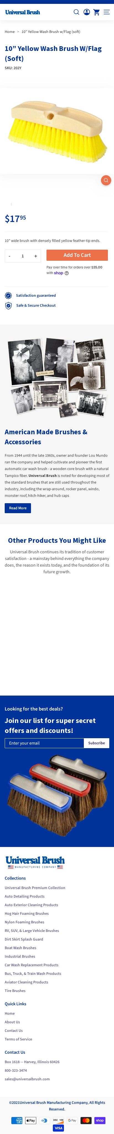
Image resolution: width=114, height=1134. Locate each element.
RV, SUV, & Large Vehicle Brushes (32, 931)
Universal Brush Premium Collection (35, 888)
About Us (12, 1022)
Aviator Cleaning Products (26, 982)
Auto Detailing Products (25, 896)
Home (10, 32)
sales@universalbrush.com (27, 1079)
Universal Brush (33, 1102)
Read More (18, 508)
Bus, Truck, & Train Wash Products (33, 974)
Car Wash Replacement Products (31, 965)
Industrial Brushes (20, 956)
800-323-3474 (16, 1070)
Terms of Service (18, 1039)
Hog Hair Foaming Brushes (27, 913)
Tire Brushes (15, 991)
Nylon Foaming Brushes (24, 922)
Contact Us (14, 1031)
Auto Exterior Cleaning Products (31, 905)
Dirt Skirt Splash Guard (24, 939)
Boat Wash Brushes (20, 948)
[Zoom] (106, 180)
